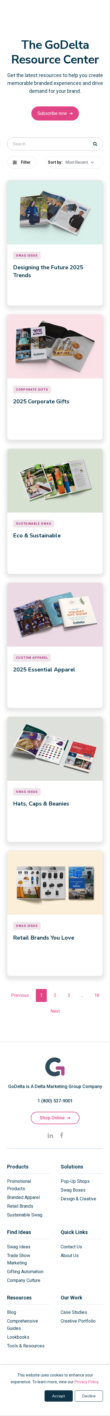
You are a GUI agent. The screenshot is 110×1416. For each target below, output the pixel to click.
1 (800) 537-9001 (55, 1101)
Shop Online (55, 1117)
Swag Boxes (73, 1190)
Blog (11, 1312)
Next (55, 1011)
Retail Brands (20, 1206)
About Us (70, 1255)
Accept (58, 1395)
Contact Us (71, 1246)
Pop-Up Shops (75, 1181)
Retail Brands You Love (43, 938)
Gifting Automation (25, 1271)
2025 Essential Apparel (44, 669)
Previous (20, 995)
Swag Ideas (18, 1246)
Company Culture (23, 1280)
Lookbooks (18, 1337)
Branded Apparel (23, 1197)
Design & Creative (78, 1198)
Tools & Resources (26, 1346)
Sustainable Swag (24, 1215)
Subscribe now (55, 113)
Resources (19, 1298)
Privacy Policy (86, 1382)
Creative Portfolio (78, 1321)
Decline (89, 1395)
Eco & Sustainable (37, 535)
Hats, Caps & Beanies (41, 803)
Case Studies (74, 1312)
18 (96, 995)
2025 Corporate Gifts (41, 401)
